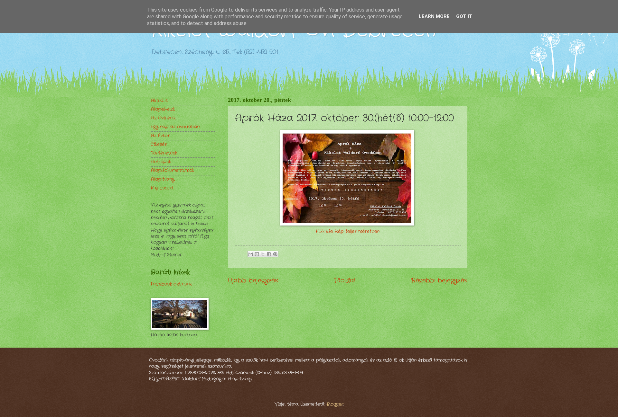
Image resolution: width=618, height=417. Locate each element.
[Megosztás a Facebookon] (269, 254)
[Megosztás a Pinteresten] (275, 254)
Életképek (161, 162)
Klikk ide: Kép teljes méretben (347, 231)
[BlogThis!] (257, 254)
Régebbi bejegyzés (439, 280)
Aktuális (159, 101)
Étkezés (159, 144)
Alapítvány (162, 179)
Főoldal (344, 280)
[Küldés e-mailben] (251, 254)
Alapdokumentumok (172, 170)
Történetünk (164, 153)
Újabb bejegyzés (253, 280)
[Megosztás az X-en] (263, 254)
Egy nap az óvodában (175, 127)
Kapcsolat (162, 188)
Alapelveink (163, 109)
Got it (464, 16)
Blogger (334, 404)
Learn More (434, 16)
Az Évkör (160, 136)
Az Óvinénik (163, 118)
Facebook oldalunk (171, 284)
